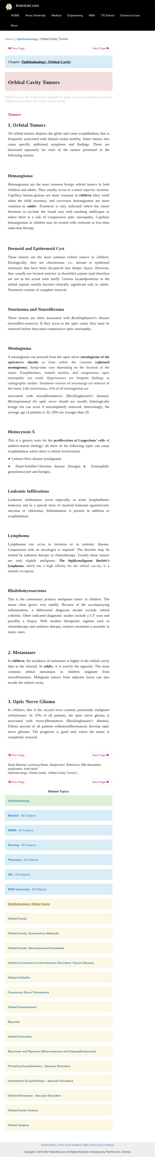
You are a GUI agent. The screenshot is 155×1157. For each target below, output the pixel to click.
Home (9, 39)
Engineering (75, 15)
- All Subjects (22, 815)
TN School (107, 15)
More (14, 25)
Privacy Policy (49, 1145)
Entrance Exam (130, 15)
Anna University (35, 15)
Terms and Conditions (70, 1145)
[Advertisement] (134, 97)
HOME (15, 15)
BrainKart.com (27, 6)
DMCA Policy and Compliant (98, 1145)
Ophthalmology (27, 39)
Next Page (99, 48)
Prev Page (18, 48)
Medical (56, 15)
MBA (92, 15)
